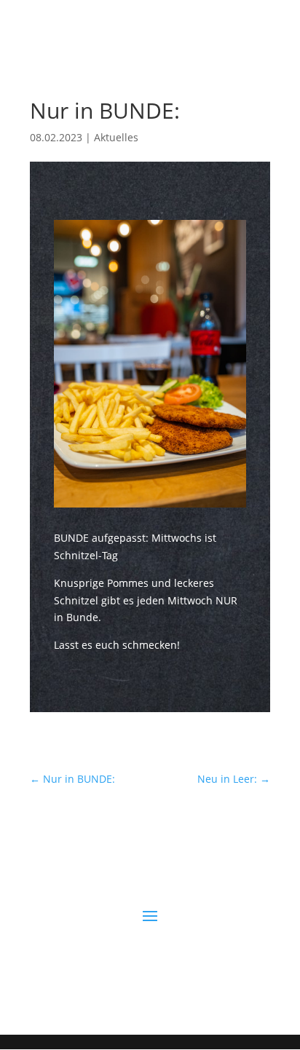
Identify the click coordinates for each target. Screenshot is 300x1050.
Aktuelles (116, 137)
